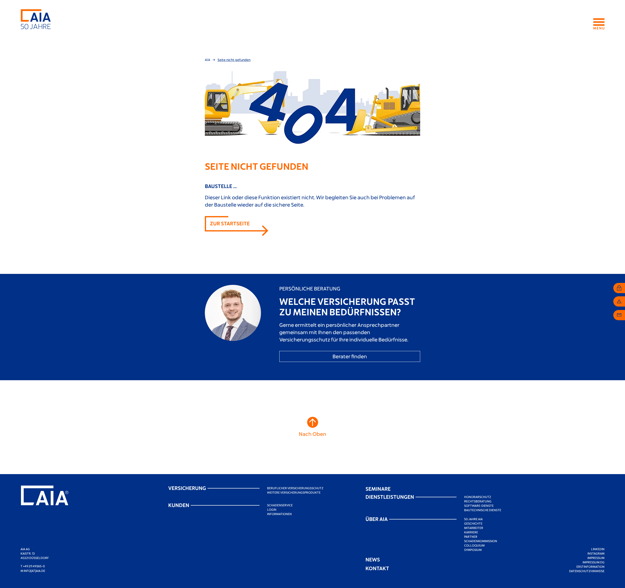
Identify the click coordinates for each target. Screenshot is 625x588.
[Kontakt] (619, 315)
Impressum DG (593, 562)
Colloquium (474, 545)
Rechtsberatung (477, 501)
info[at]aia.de (34, 570)
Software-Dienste (479, 505)
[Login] (619, 288)
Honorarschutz (477, 497)
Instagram (595, 553)
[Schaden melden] (619, 301)
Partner (470, 536)
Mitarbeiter (473, 528)
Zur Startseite (230, 223)
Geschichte (473, 523)
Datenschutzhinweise (586, 571)
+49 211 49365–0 (34, 566)
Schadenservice (280, 505)
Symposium (473, 550)
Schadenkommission (480, 541)
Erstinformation (590, 566)
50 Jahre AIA (473, 519)
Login (271, 509)
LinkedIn (597, 549)
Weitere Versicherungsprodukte (294, 492)
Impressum (595, 558)
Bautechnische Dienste (482, 510)
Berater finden (350, 356)
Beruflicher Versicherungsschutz (295, 488)
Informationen (279, 514)
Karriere (471, 532)
